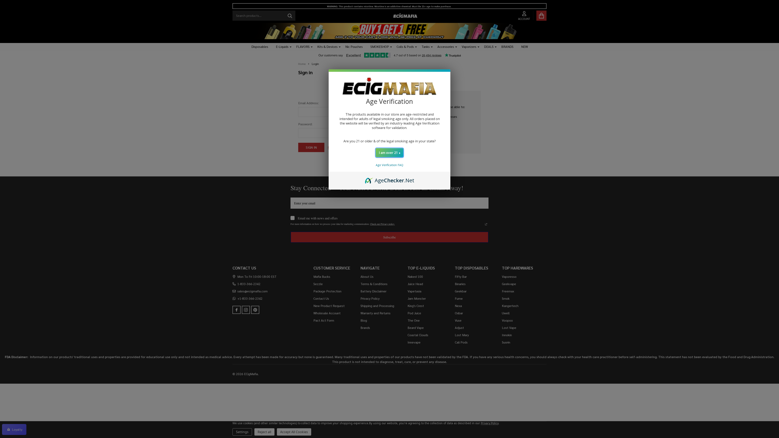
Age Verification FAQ (389, 165)
